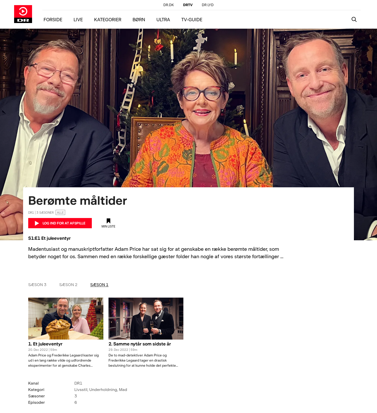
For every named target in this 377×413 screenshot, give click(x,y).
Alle (60, 212)
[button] (65, 346)
